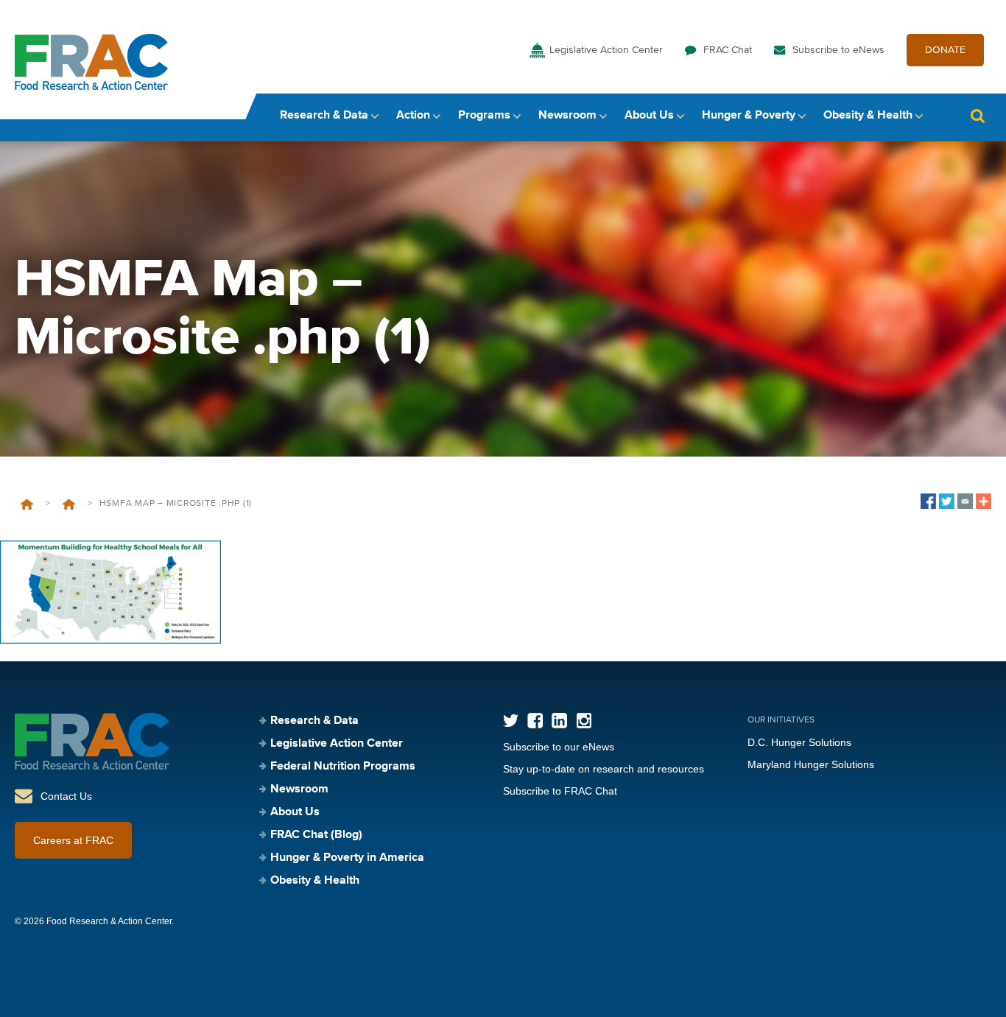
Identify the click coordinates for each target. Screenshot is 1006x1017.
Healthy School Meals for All (69, 504)
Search (977, 116)
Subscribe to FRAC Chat (560, 791)
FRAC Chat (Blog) (316, 835)
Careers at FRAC (73, 840)
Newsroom (567, 116)
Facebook (535, 720)
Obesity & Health (867, 116)
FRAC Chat (727, 50)
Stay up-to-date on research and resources (603, 769)
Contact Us (66, 796)
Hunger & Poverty (748, 116)
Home (27, 504)
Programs (484, 116)
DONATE (945, 50)
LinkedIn (559, 720)
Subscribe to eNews (838, 50)
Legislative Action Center (606, 50)
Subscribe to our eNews (558, 747)
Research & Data (324, 116)
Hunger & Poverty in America (347, 858)
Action (413, 116)
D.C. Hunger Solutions (799, 742)
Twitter (510, 720)
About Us (649, 116)
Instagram (583, 720)
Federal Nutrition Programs (342, 767)
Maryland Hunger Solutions (811, 764)
